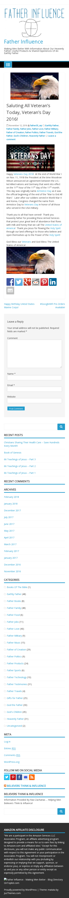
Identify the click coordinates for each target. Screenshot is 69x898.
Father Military (51, 128)
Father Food (13, 614)
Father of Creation (15, 132)
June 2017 (9, 523)
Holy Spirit (55, 228)
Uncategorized (14, 725)
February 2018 (11, 496)
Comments (12, 755)
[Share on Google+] (27, 282)
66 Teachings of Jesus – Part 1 (20, 472)
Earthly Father (52, 125)
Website (11, 396)
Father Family (12, 128)
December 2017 (12, 510)
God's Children (21, 135)
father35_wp (36, 125)
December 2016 (12, 564)
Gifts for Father (15, 698)
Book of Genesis (12, 452)
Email (11, 385)
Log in (7, 741)
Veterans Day (31, 204)
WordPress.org (11, 761)
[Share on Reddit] (36, 282)
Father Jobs (25, 128)
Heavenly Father (37, 135)
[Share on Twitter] (19, 282)
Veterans (26, 241)
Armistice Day (44, 190)
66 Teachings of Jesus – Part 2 (20, 466)
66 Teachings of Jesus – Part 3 (20, 459)
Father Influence (23, 41)
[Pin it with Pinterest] (44, 282)
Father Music (13, 642)
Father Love (37, 128)
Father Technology (16, 677)
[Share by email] (10, 290)
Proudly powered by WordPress (20, 889)
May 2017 (9, 530)
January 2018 (10, 503)
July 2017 (8, 517)
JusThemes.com (12, 893)
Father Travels (46, 132)
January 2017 (10, 557)
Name (11, 373)
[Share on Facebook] (10, 282)
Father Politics (32, 132)
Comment (12, 338)
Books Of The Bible (17, 587)
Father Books (14, 601)
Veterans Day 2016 (23, 174)
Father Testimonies (17, 684)
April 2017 (9, 537)
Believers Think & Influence (26, 786)
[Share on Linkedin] (53, 282)
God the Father (15, 705)
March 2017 (10, 544)
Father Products (15, 663)
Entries (10, 748)
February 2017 (11, 551)
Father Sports (14, 670)
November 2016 (12, 571)
